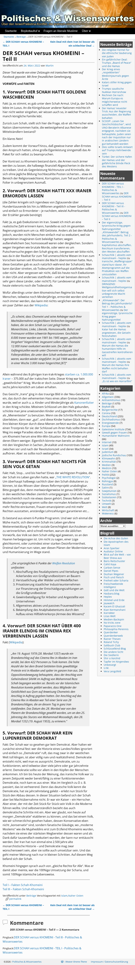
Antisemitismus (111, 400)
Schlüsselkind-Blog (115, 648)
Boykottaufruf (29, 30)
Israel (105, 448)
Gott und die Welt (114, 590)
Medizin (106, 468)
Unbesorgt (110, 664)
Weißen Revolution (63, 563)
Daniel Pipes (111, 570)
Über (85, 30)
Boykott (106, 406)
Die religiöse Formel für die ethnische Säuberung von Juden (117, 53)
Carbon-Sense (112, 567)
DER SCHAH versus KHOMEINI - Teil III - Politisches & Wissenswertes (113, 207)
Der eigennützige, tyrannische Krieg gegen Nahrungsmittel (117, 314)
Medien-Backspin (114, 619)
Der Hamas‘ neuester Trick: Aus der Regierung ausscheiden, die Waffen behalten (116, 113)
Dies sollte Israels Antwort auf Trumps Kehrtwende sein (117, 150)
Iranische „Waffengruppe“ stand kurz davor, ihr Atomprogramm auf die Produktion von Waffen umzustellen (117, 268)
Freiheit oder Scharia (116, 580)
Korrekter (109, 613)
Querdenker (111, 632)
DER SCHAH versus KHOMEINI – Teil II (116, 196)
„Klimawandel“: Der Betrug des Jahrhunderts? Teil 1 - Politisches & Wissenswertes (117, 305)
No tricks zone (112, 622)
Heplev (108, 596)
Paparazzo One (112, 626)
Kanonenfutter (84, 403)
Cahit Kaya (110, 564)
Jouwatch (109, 603)
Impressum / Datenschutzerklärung (109, 961)
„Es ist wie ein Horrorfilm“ (117, 381)
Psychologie (109, 478)
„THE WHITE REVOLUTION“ (72, 477)
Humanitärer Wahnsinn (116, 435)
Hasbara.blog (111, 593)
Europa (106, 426)
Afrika (105, 393)
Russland (107, 484)
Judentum (108, 452)
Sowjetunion (109, 491)
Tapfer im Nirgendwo (116, 661)
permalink (15, 898)
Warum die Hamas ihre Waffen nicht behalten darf (115, 368)
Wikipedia (41, 305)
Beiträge (21, 36)
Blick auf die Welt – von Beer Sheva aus (117, 556)
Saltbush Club (112, 645)
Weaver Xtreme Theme (76, 961)
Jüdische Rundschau (114, 455)
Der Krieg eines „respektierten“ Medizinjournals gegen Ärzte (115, 74)
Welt (104, 507)
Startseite (11, 30)
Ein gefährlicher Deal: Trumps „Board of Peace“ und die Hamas (116, 63)
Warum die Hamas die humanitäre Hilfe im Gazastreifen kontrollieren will (117, 350)
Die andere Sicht (113, 652)
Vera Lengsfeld (112, 671)
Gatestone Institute (113, 429)
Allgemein (108, 397)
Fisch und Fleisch (114, 577)
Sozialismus (109, 494)
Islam (64, 895)
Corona (106, 413)
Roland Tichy (111, 642)
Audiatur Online (113, 551)
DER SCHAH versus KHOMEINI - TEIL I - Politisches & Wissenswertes (113, 188)
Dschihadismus (111, 419)
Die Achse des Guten (116, 538)
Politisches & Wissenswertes (26, 961)
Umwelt (106, 503)
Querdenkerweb (113, 635)
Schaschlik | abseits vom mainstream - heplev (116, 256)
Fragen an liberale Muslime (61, 30)
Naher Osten (75, 895)
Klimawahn (108, 458)
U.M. (106, 668)
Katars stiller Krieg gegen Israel (117, 84)
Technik (106, 500)
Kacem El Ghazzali (114, 606)
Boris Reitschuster (114, 561)
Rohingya (107, 481)
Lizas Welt (109, 616)
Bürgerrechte (110, 409)
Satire (105, 487)
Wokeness (108, 513)
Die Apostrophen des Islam (116, 543)
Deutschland (109, 416)
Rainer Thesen (112, 639)
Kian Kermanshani (115, 609)
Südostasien (109, 497)
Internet (106, 442)
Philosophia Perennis (116, 629)
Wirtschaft (108, 510)
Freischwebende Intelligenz (113, 585)
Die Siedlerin (111, 655)
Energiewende (110, 422)
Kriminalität (109, 461)
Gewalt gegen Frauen (114, 432)
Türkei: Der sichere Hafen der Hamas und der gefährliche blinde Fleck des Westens (117, 161)
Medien (106, 465)
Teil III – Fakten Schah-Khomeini (23, 889)
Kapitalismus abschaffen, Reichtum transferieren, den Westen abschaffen (117, 248)
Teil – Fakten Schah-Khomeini (23, 885)
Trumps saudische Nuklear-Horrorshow (114, 90)
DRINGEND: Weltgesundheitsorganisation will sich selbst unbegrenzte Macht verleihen (117, 290)
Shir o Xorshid (112, 658)
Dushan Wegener (114, 574)
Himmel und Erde (114, 600)
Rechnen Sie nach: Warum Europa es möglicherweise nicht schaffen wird (114, 100)
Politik (105, 474)
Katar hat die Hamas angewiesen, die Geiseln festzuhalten (116, 333)
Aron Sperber (112, 548)
